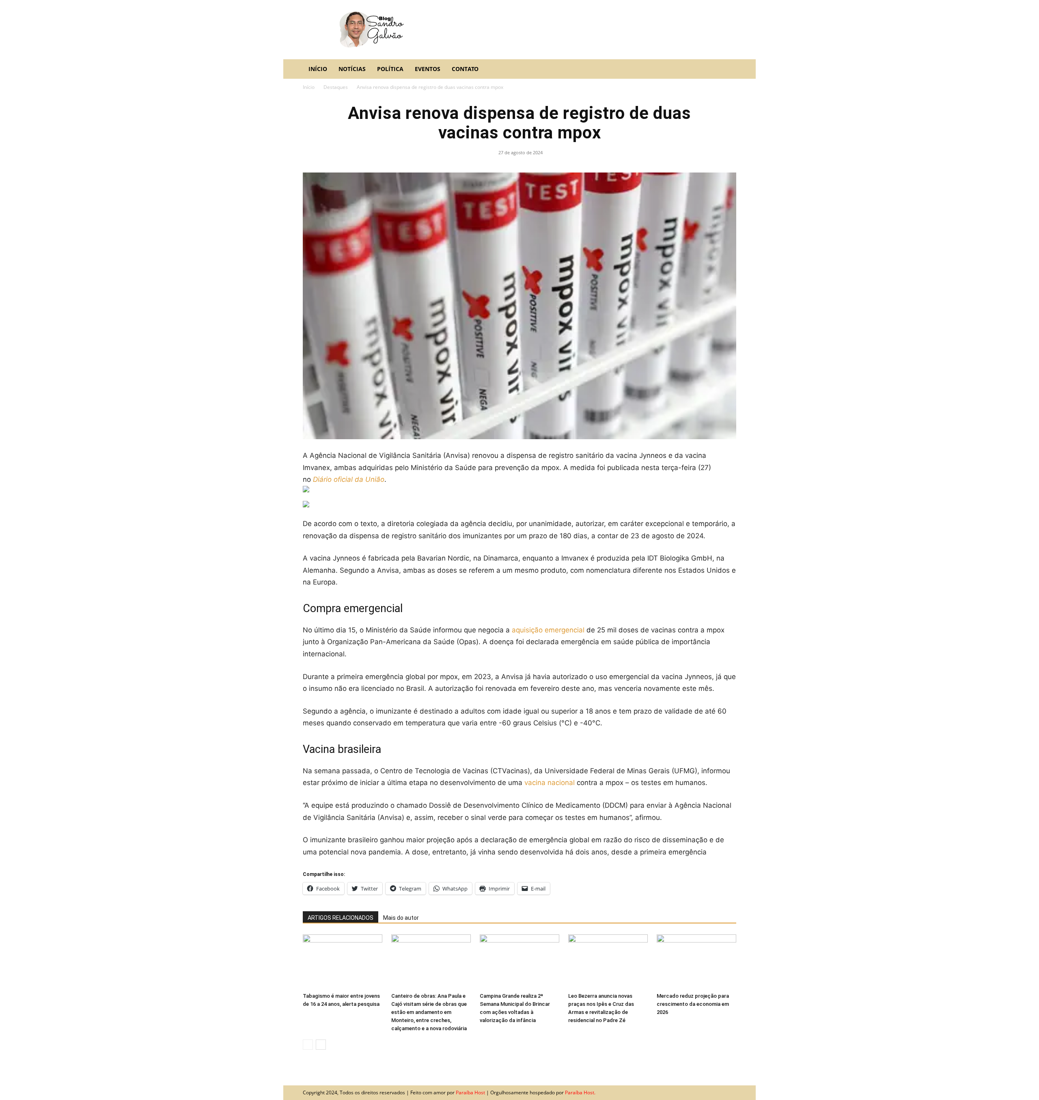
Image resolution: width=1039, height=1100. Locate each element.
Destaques (335, 87)
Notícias (352, 69)
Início (317, 69)
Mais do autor (401, 918)
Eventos (427, 69)
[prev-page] (308, 1045)
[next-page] (321, 1045)
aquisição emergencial (548, 630)
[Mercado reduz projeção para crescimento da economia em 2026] (696, 961)
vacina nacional (549, 783)
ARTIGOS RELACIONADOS (340, 918)
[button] (726, 69)
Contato (465, 69)
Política (390, 69)
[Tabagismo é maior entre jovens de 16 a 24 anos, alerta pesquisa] (342, 961)
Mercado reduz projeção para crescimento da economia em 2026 (693, 1004)
